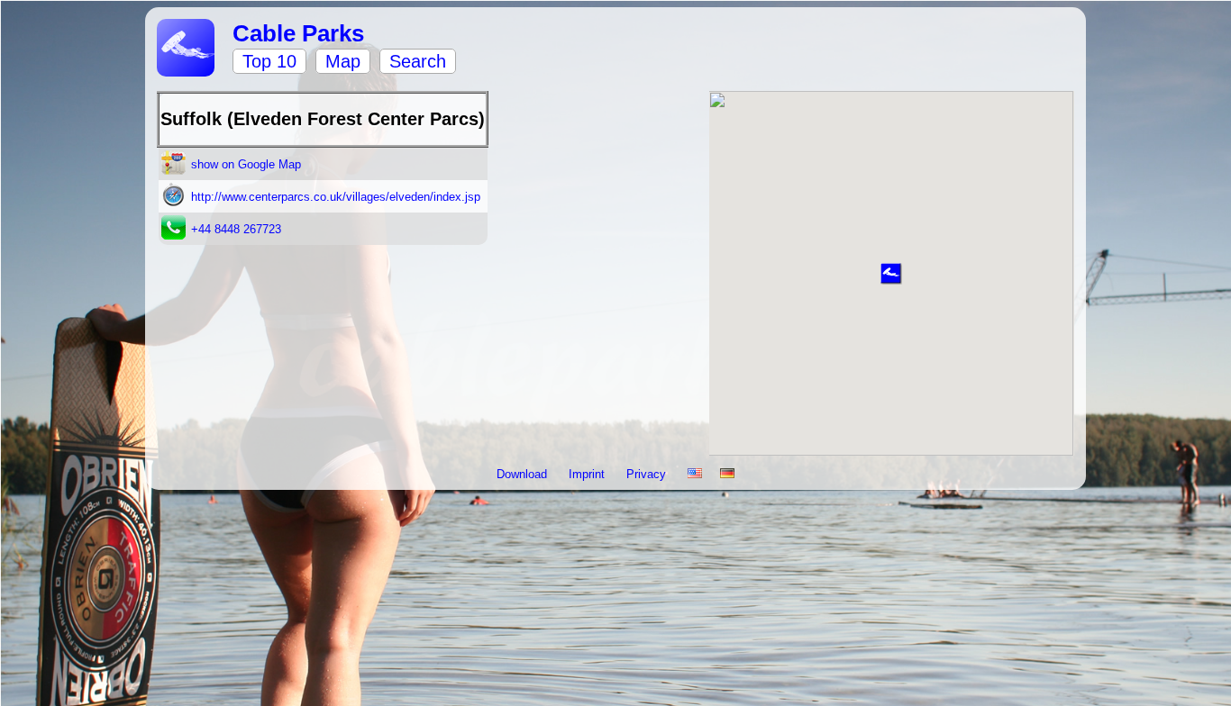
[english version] (695, 474)
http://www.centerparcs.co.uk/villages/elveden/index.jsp (335, 197)
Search (417, 61)
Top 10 (269, 61)
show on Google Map (246, 164)
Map (342, 61)
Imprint (588, 474)
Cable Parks (298, 33)
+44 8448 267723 (236, 229)
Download (524, 474)
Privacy (648, 474)
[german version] (727, 474)
